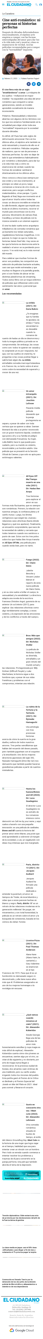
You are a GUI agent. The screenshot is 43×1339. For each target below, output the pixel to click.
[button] (3, 4)
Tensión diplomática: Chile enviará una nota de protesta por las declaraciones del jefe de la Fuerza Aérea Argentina (21, 1218)
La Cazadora (8, 13)
